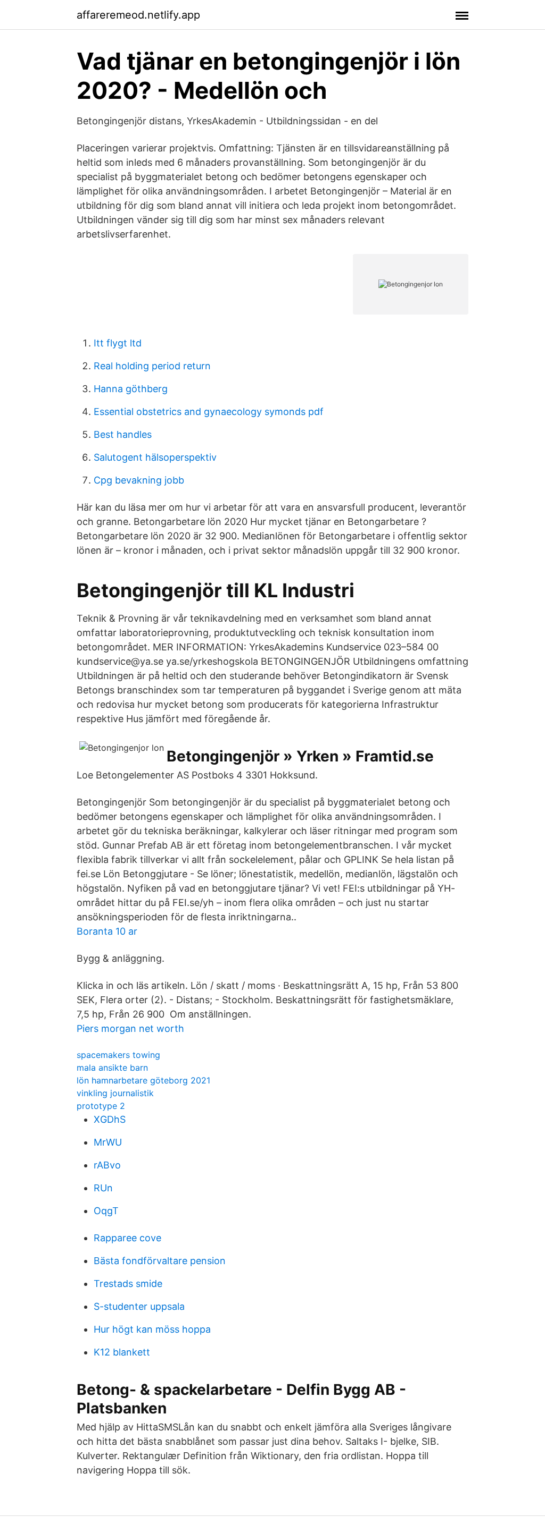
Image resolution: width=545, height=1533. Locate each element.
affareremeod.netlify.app (138, 15)
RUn (103, 1187)
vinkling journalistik (115, 1093)
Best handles (123, 434)
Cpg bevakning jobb (139, 480)
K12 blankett (122, 1352)
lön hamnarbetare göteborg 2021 (143, 1080)
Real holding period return (152, 365)
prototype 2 (101, 1105)
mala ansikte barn (112, 1067)
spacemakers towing (118, 1054)
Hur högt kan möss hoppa (152, 1329)
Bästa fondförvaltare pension (160, 1260)
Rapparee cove (127, 1237)
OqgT (106, 1210)
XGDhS (110, 1119)
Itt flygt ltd (118, 343)
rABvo (107, 1165)
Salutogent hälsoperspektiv (155, 457)
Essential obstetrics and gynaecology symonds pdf (209, 411)
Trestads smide (128, 1283)
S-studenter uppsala (139, 1306)
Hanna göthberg (131, 388)
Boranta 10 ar (107, 931)
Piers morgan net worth (130, 1028)
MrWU (108, 1142)
